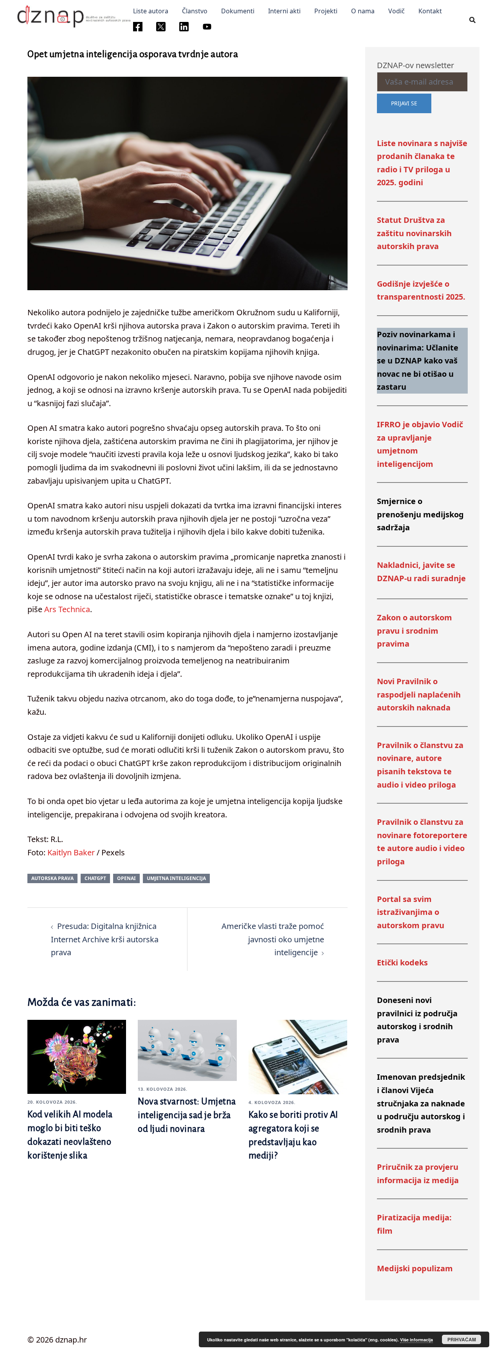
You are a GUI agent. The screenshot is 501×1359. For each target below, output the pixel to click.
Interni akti (284, 11)
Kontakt (430, 11)
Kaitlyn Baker (71, 852)
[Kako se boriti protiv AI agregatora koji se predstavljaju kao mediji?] (298, 1056)
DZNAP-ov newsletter (415, 65)
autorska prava (52, 878)
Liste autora (150, 11)
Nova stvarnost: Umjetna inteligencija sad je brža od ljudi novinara (187, 1115)
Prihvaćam (461, 1339)
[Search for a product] (472, 19)
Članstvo (194, 11)
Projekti (325, 11)
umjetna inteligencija (176, 878)
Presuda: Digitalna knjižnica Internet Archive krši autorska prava (105, 939)
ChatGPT (95, 878)
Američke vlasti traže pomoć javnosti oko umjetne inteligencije (273, 939)
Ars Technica (67, 609)
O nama (363, 11)
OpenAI (126, 878)
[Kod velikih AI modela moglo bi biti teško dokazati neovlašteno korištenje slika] (76, 1056)
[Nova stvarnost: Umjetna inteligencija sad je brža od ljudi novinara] (187, 1049)
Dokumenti (237, 11)
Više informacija (416, 1340)
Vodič (396, 11)
